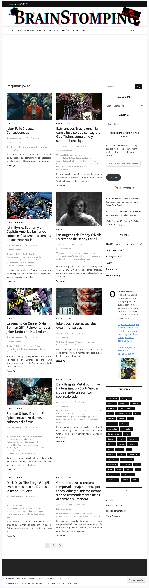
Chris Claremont (126, 408)
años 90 (12, 254)
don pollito (112, 429)
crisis (33, 508)
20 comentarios (14, 249)
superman (65, 262)
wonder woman (86, 262)
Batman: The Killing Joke (72, 161)
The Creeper (75, 262)
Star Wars (112, 459)
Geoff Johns (91, 164)
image (121, 439)
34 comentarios (64, 249)
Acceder (110, 500)
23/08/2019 (32, 427)
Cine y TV (11, 123)
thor (137, 464)
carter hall (79, 411)
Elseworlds (17, 260)
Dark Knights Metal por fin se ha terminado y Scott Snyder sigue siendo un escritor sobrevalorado (78, 390)
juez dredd (39, 448)
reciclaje (79, 167)
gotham (69, 516)
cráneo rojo (30, 257)
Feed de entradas (114, 505)
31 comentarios (14, 342)
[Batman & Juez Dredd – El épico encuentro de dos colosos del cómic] (29, 391)
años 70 (12, 346)
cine (137, 413)
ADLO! (109, 262)
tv (137, 469)
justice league (81, 417)
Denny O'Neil (18, 349)
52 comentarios (64, 337)
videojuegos (128, 475)
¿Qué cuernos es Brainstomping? (26, 30)
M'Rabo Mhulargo (65, 146)
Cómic (59, 123)
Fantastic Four (114, 434)
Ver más (15, 165)
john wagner (28, 445)
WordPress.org (113, 275)
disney (124, 424)
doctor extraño (68, 256)
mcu (110, 449)
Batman (72, 158)
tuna (119, 469)
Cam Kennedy (17, 439)
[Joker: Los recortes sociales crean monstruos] (79, 301)
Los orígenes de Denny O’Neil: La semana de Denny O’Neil (78, 236)
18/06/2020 (83, 244)
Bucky (25, 254)
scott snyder (67, 419)
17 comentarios (64, 406)
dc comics (82, 164)
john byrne (26, 260)
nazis (17, 266)
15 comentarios (14, 142)
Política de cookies (70, 583)
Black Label (87, 161)
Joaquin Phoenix (19, 147)
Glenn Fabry (18, 445)
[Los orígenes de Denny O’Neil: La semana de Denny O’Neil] (79, 209)
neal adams (80, 259)
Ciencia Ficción (124, 413)
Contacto (53, 30)
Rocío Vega (111, 269)
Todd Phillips (25, 150)
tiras (110, 469)
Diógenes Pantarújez (16, 138)
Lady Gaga (15, 150)
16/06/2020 (32, 337)
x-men (125, 479)
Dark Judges (30, 442)
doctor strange (80, 256)
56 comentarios (14, 501)
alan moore (72, 155)
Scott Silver (65, 345)
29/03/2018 (81, 402)
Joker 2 (34, 147)
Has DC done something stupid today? (124, 244)
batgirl (65, 158)
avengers (126, 398)
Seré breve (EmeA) (115, 250)
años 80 (123, 403)
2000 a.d (12, 436)
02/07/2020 (32, 245)
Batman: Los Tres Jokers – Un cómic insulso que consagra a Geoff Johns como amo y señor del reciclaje (78, 134)
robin (21, 266)
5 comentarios (14, 432)
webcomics (112, 479)
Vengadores (113, 475)
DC (10, 147)
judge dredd (17, 448)
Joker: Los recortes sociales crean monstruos (76, 325)
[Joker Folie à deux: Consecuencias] (29, 106)
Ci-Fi (26, 439)
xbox (135, 479)
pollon (121, 454)
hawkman (66, 417)
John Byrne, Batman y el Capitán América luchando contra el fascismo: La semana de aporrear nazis (29, 233)
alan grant (21, 436)
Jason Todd (66, 167)
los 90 (110, 444)
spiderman (133, 454)
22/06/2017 (32, 496)
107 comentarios (65, 151)
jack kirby (133, 439)
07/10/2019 (83, 333)
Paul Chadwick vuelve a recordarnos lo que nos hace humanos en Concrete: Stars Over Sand (124, 202)
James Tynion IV (27, 511)
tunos (129, 469)
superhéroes (66, 170)
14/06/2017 (81, 505)
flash (127, 434)
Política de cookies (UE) (75, 30)
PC (129, 449)
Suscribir (113, 177)
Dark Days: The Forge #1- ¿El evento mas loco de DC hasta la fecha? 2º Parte (28, 486)
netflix (119, 449)
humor (110, 439)
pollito (110, 454)
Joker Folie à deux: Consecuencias (20, 130)
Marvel (21, 263)
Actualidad (63, 155)
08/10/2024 (33, 138)
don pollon (126, 429)
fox (64, 516)
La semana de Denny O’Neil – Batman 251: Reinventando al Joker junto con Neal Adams (29, 327)
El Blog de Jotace (114, 256)
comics (71, 164)
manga (121, 444)
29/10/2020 (81, 146)
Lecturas (68, 123)
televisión (126, 464)
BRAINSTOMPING (125, 188)
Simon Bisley (19, 454)
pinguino (81, 516)
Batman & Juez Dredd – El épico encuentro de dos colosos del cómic (25, 417)
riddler (88, 516)
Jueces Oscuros (28, 448)
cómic (65, 164)
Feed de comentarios (116, 510)
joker (28, 147)
